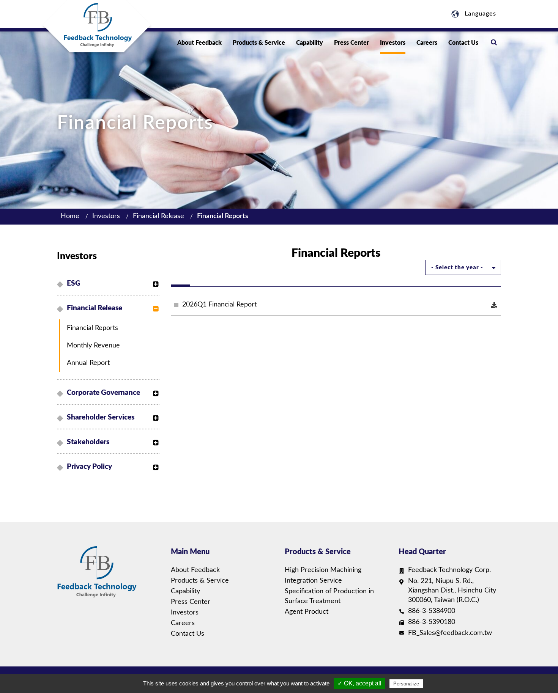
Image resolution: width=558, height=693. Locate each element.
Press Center (351, 43)
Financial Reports (222, 216)
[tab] (109, 284)
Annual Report (88, 363)
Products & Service (259, 43)
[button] (153, 280)
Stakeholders (88, 442)
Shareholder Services (100, 417)
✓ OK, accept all (359, 683)
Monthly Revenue (93, 345)
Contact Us (463, 43)
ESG (73, 283)
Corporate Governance (103, 392)
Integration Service (313, 580)
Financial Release (158, 216)
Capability (309, 43)
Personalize (406, 684)
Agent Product (306, 611)
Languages (479, 14)
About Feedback (199, 43)
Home (70, 216)
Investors (392, 43)
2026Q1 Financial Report (219, 304)
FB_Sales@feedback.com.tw (450, 633)
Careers (426, 43)
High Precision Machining (323, 570)
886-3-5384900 (431, 611)
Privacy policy (89, 466)
